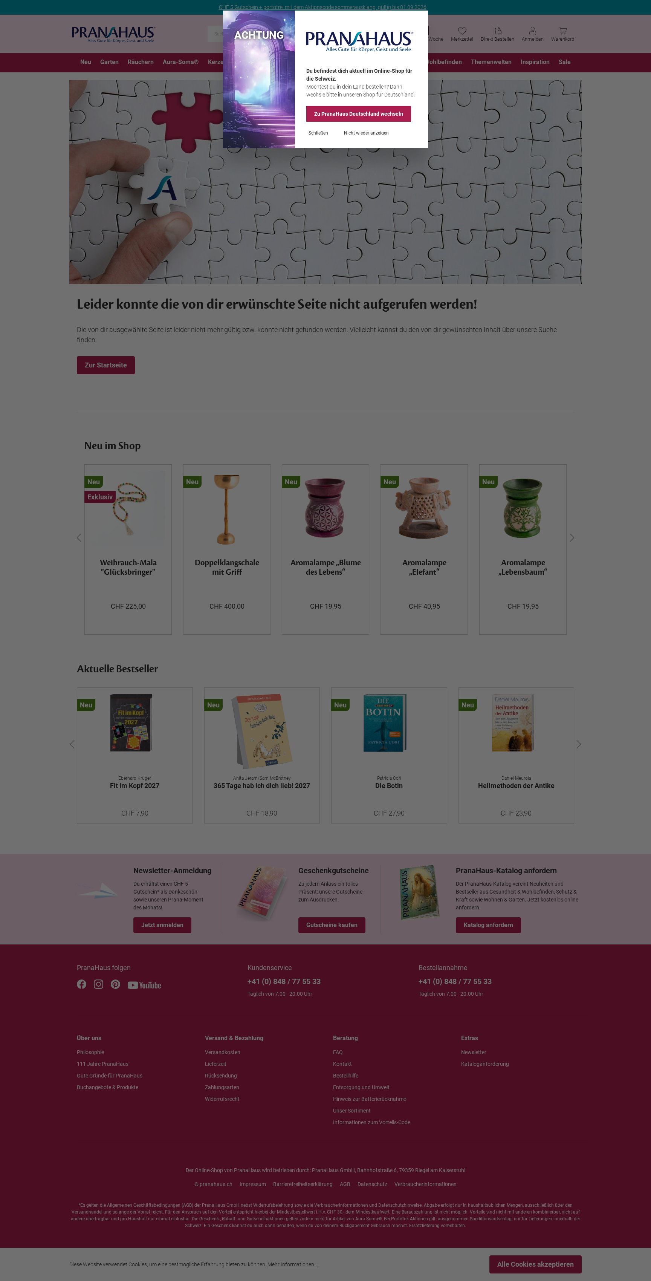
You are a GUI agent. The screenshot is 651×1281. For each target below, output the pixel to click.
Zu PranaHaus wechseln (358, 114)
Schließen (318, 133)
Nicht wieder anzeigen (366, 133)
